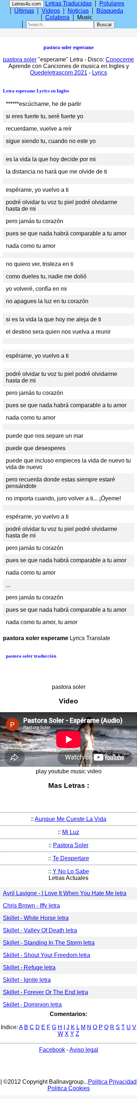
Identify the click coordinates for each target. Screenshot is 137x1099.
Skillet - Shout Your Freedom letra (46, 955)
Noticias (78, 11)
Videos (51, 11)
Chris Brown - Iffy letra (31, 905)
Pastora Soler (70, 845)
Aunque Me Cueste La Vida (70, 819)
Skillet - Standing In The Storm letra (49, 943)
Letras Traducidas (68, 3)
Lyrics (99, 73)
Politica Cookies (68, 1088)
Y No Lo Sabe (71, 871)
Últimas (24, 11)
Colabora (57, 17)
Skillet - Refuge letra (29, 967)
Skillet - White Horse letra (36, 918)
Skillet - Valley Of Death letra (40, 930)
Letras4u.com (26, 4)
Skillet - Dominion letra (32, 1004)
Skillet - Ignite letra (27, 980)
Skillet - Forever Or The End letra (45, 992)
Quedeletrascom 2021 (58, 73)
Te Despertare (71, 858)
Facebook (52, 1050)
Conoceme (120, 59)
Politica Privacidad (112, 1082)
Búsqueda (109, 11)
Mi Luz (70, 832)
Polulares (111, 3)
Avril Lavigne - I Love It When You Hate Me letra (64, 893)
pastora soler (20, 59)
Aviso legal (83, 1050)
